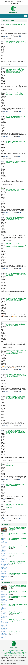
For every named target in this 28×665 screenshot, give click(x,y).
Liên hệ (22, 655)
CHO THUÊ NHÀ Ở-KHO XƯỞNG (19, 652)
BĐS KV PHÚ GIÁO (8, 653)
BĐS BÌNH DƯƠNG (5, 652)
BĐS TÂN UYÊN (12, 650)
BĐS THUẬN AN (21, 650)
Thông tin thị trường (8, 655)
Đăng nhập (12, 3)
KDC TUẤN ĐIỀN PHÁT (18, 653)
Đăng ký (18, 3)
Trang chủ (5, 650)
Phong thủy (17, 655)
